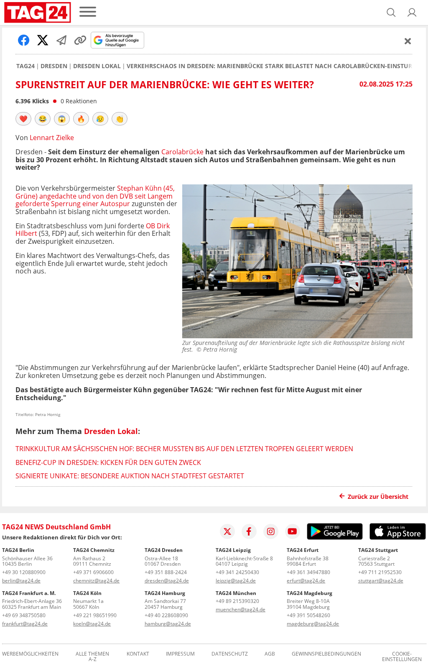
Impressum (180, 654)
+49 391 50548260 (308, 615)
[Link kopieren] (80, 40)
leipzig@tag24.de (236, 580)
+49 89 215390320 (237, 601)
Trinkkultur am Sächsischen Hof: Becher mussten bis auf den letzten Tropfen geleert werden (184, 448)
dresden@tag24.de (167, 580)
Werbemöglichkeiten (30, 654)
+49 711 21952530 (380, 572)
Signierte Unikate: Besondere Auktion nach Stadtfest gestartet (129, 475)
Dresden (54, 66)
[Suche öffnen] (391, 12)
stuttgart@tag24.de (380, 580)
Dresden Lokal (97, 66)
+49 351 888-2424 (166, 572)
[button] (412, 12)
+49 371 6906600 (93, 572)
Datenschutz (229, 654)
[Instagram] (270, 531)
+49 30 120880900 (24, 572)
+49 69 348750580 (24, 615)
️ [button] (23, 118)
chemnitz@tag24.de (96, 580)
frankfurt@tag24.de (25, 623)
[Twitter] (227, 531)
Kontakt (138, 654)
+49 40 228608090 (166, 615)
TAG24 (25, 66)
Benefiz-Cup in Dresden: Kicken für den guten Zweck (108, 462)
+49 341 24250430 (237, 572)
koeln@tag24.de (92, 623)
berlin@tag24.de (21, 580)
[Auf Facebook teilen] (23, 40)
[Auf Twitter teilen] (42, 40)
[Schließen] (408, 41)
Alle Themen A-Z (92, 657)
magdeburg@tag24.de (313, 623)
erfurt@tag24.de (306, 580)
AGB (270, 654)
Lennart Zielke (52, 137)
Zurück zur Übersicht (378, 496)
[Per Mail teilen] (61, 40)
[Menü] (87, 12)
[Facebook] (249, 531)
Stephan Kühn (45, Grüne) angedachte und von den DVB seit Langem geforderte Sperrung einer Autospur (95, 196)
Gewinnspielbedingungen (326, 654)
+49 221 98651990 (95, 615)
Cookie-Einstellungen (402, 657)
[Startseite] (37, 12)
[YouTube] (292, 531)
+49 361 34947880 (308, 572)
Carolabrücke (182, 151)
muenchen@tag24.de (240, 609)
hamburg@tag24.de (168, 623)
